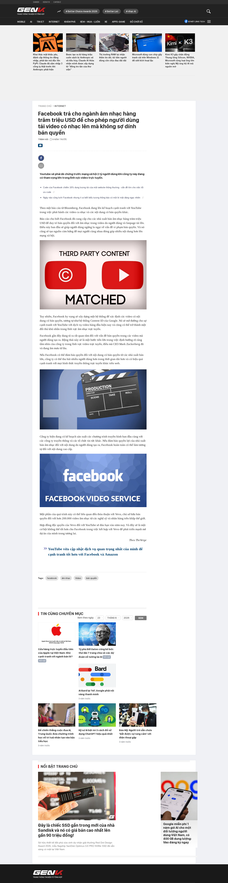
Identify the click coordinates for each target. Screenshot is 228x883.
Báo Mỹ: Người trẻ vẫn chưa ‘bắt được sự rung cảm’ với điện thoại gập (135, 734)
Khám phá (69, 21)
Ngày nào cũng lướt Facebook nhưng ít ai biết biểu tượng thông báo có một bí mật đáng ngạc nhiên (92, 197)
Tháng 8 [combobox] (112, 617)
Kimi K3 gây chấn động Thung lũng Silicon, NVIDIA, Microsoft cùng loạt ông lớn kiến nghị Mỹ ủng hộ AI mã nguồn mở (180, 60)
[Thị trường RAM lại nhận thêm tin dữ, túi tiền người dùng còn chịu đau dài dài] (114, 42)
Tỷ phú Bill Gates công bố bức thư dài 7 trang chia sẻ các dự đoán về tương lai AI (96, 653)
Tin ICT (40, 21)
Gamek (36, 2)
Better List (112, 11)
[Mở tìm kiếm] (209, 11)
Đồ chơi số (136, 21)
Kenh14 (46, 2)
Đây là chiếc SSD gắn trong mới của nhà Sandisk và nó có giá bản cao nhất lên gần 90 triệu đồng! (76, 830)
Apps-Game (118, 21)
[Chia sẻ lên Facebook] (41, 158)
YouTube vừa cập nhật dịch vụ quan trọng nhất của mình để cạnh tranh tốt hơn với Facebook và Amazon (95, 551)
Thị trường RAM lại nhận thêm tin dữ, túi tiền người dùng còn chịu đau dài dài (113, 57)
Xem (140, 618)
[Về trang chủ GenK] (31, 11)
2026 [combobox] (126, 617)
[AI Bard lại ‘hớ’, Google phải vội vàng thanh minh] (97, 675)
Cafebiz (57, 2)
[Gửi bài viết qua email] (40, 146)
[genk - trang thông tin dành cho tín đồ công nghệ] (48, 874)
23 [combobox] (98, 617)
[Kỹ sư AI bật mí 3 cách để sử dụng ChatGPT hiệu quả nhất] (97, 715)
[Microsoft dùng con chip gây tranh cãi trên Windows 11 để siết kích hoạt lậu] (147, 42)
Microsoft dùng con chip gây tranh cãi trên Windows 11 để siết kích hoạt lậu (147, 57)
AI (31, 21)
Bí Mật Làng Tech (196, 21)
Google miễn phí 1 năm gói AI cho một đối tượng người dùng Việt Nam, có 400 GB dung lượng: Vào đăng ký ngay (177, 833)
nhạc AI (132, 11)
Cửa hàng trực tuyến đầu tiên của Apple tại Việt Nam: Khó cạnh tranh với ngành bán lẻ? (55, 653)
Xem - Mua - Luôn (90, 21)
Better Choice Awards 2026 (82, 11)
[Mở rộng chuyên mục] (208, 21)
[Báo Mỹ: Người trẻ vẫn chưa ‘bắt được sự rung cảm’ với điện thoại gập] (137, 715)
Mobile (21, 21)
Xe (106, 21)
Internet (54, 21)
